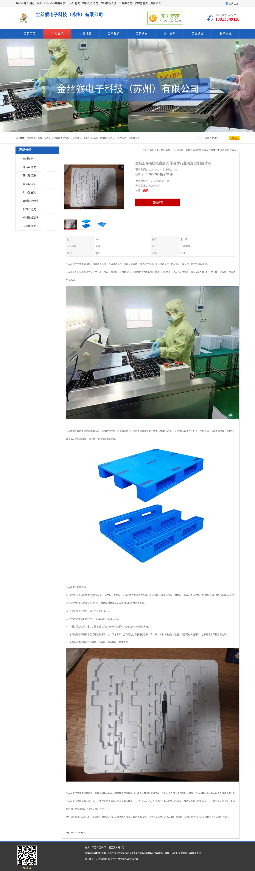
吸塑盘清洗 (29, 209)
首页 (156, 150)
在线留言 (158, 202)
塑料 (151, 174)
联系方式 (225, 33)
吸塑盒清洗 (29, 184)
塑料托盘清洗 (30, 201)
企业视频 (85, 33)
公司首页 (29, 33)
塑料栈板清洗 (30, 217)
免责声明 (112, 859)
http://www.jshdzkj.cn (75, 832)
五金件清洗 (29, 226)
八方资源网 (102, 859)
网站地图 (133, 859)
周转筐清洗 (29, 167)
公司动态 (141, 33)
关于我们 (113, 33)
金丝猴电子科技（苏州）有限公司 (170, 853)
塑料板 (169, 174)
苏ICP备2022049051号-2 (141, 853)
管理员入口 (123, 859)
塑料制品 (28, 158)
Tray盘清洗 (29, 192)
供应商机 (57, 33)
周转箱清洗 (29, 175)
